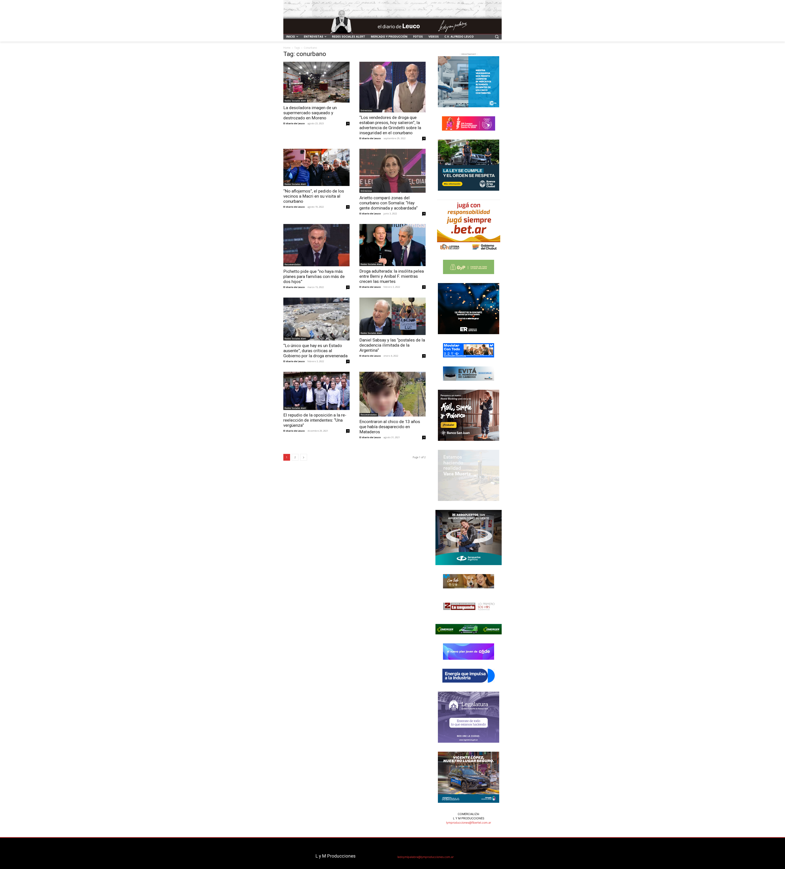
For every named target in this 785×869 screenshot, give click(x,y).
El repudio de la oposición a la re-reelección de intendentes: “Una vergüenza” (314, 420)
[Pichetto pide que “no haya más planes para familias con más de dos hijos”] (316, 245)
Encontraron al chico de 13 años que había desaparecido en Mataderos (389, 426)
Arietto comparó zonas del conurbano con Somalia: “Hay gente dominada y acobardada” (388, 203)
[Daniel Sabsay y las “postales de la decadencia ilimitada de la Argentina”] (392, 316)
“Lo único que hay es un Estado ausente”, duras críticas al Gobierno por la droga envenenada (315, 350)
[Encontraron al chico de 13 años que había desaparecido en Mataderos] (392, 394)
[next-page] (303, 457)
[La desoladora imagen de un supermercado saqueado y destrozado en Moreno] (316, 82)
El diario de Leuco (294, 123)
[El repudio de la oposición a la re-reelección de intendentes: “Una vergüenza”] (316, 391)
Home (286, 47)
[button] (497, 36)
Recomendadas (293, 264)
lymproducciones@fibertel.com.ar (468, 822)
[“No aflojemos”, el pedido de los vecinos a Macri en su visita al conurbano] (316, 167)
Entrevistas (366, 110)
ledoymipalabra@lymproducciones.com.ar (425, 857)
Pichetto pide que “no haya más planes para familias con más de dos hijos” (314, 276)
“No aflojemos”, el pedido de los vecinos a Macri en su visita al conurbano (313, 196)
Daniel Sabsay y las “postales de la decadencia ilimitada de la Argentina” (392, 345)
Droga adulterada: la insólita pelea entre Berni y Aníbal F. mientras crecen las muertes (391, 276)
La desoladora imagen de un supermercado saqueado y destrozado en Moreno (310, 112)
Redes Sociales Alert (295, 100)
